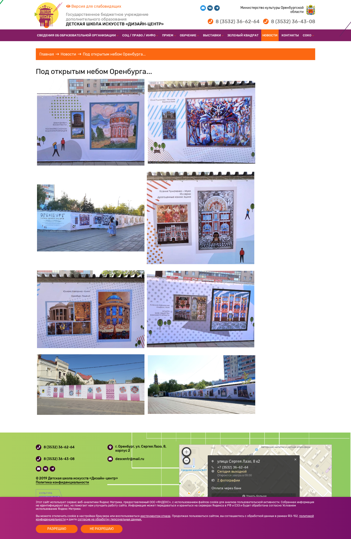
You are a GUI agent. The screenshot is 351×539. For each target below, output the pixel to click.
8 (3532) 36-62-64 (238, 21)
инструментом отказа (155, 516)
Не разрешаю (102, 529)
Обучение (188, 35)
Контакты (290, 35)
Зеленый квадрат (243, 35)
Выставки (212, 35)
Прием (167, 35)
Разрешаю (56, 529)
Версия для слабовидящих (95, 6)
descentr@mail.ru (129, 459)
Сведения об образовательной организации (76, 35)
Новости (269, 35)
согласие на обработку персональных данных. (110, 519)
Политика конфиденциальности (62, 482)
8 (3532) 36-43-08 (293, 21)
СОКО (307, 35)
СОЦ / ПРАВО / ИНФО (138, 35)
